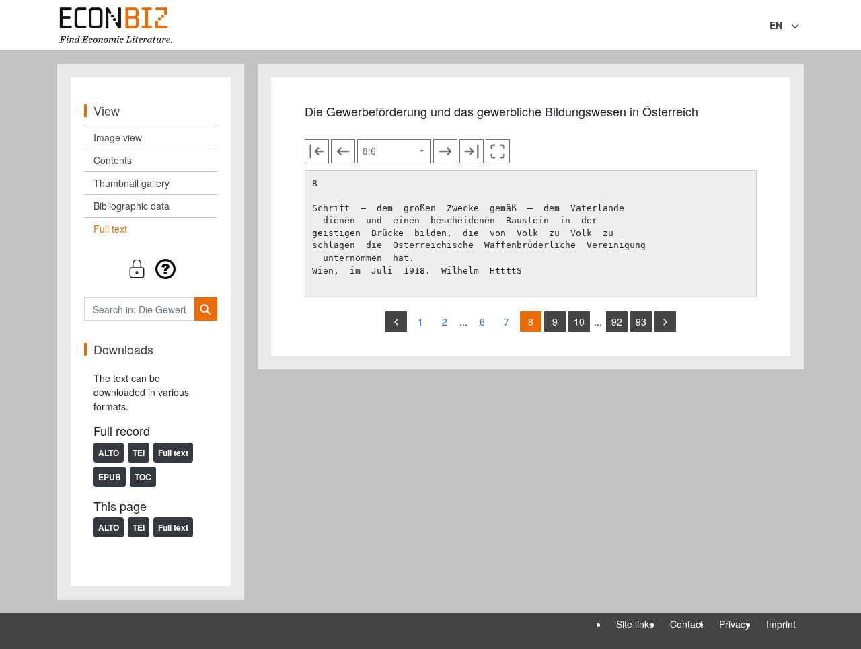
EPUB (109, 477)
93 (641, 321)
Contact (686, 624)
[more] (665, 321)
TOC (143, 477)
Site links (635, 624)
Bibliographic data (131, 206)
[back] (396, 321)
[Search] (205, 309)
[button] (150, 268)
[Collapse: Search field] (802, 26)
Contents (112, 160)
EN (776, 25)
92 (616, 321)
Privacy (734, 624)
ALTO (108, 453)
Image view (117, 137)
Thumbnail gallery (131, 183)
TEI (139, 453)
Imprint (781, 624)
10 (579, 321)
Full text (110, 228)
